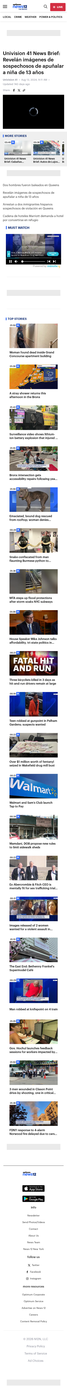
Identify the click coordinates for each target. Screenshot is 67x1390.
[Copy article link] (24, 90)
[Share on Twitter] (19, 90)
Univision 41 (10, 80)
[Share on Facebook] (14, 90)
